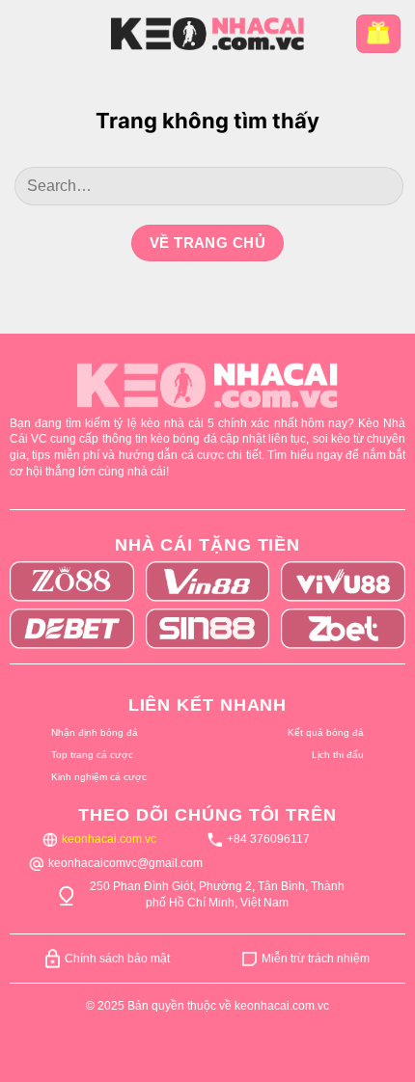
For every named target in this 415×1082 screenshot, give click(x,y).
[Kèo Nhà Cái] (207, 33)
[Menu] (28, 34)
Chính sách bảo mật (117, 958)
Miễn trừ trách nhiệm (316, 958)
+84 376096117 (268, 839)
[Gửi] (380, 186)
